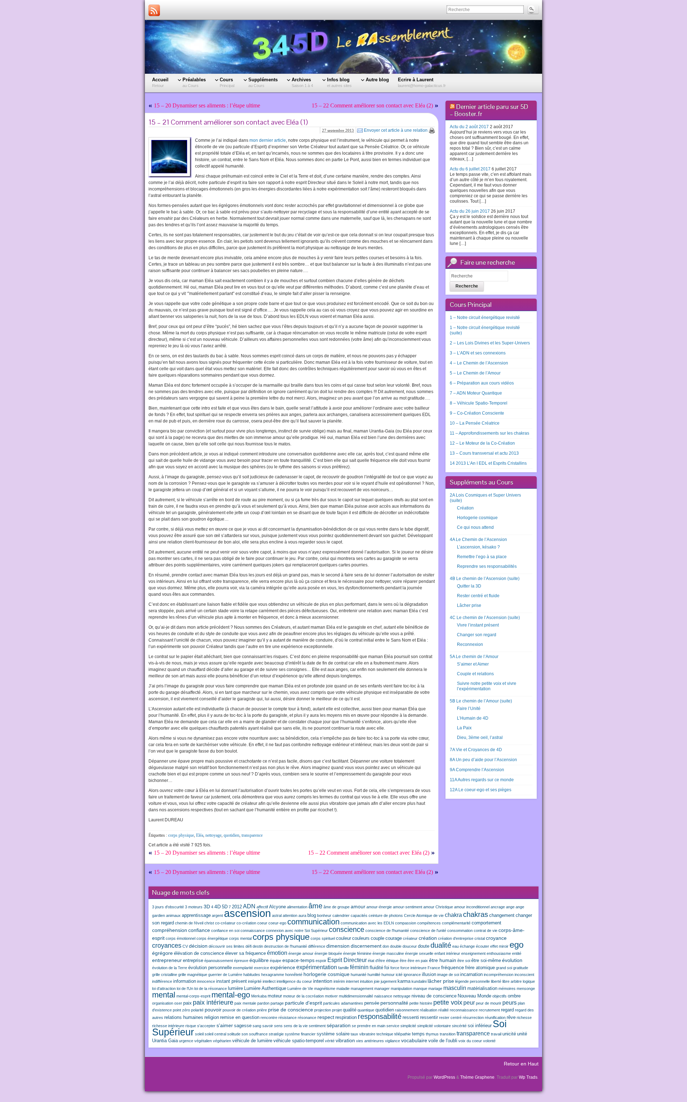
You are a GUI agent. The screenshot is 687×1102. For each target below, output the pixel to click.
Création (465, 508)
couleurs (361, 938)
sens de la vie (296, 1026)
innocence (206, 981)
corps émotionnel (180, 938)
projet (337, 1010)
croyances (166, 945)
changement (502, 915)
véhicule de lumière (252, 1040)
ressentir (429, 1017)
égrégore (162, 953)
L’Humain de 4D (472, 718)
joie (377, 981)
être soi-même (486, 960)
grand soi (504, 968)
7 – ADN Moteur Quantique (476, 393)
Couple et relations (475, 673)
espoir (321, 960)
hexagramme (272, 974)
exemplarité (243, 968)
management (362, 988)
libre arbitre (512, 981)
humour (388, 974)
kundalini (419, 981)
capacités (359, 915)
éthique (392, 960)
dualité (440, 945)
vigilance (392, 1041)
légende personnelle (472, 981)
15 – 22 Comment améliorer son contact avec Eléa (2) (372, 105)
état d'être (376, 960)
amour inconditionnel (471, 907)
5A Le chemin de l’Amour (474, 656)
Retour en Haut (521, 1064)
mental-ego (230, 994)
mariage (435, 988)
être (403, 960)
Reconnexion (470, 644)
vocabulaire (414, 1040)
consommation (460, 930)
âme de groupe (336, 907)
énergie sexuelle (419, 953)
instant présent (231, 981)
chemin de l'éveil (189, 923)
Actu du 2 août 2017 (469, 126)
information (184, 981)
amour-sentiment (407, 907)
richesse (524, 1017)
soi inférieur (480, 1025)
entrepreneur (167, 960)
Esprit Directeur (347, 960)
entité (516, 953)
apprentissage (196, 915)
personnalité (394, 1003)
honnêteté (293, 974)
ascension (247, 913)
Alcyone (277, 906)
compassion (405, 923)
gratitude (520, 968)
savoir (267, 1026)
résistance (287, 1017)
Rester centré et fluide (478, 595)
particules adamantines (343, 1003)
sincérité (459, 1026)
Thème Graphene (477, 1077)
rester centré (450, 1017)
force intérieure (413, 968)
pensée (371, 1003)
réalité (443, 1010)
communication (313, 921)
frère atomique (480, 967)
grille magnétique (192, 974)
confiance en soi (225, 930)
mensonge (526, 988)
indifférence (162, 981)
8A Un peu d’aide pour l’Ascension (483, 759)
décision (198, 946)
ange (510, 907)
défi (248, 946)
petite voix (447, 1002)
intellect (269, 981)
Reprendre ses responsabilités (487, 566)
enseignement (473, 953)
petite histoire (420, 1003)
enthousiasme (499, 953)
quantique (365, 1010)
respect (325, 1017)
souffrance (258, 1034)
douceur (410, 946)
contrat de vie (485, 930)
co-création (246, 923)
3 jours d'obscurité (168, 907)
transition (447, 1034)
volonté (489, 1041)
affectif (262, 907)
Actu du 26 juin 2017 (470, 211)
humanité (358, 974)
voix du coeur (470, 1041)
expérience (282, 967)
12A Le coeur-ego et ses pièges (480, 789)
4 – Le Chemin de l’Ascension (479, 363)
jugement (388, 981)
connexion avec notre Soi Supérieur (297, 930)
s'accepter (206, 1026)
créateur (410, 938)
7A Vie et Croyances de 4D (476, 749)
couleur (343, 938)
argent (217, 915)
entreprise (193, 960)
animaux (173, 915)
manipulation (401, 988)
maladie (343, 988)
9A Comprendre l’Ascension (477, 769)
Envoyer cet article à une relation (396, 130)
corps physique (181, 835)
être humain (442, 960)
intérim (339, 981)
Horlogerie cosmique (477, 517)
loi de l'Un (185, 988)
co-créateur (225, 923)
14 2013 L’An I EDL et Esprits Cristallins (488, 463)
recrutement (489, 1010)
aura (302, 915)
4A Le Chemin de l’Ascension (478, 539)
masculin (454, 988)
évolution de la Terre (169, 968)
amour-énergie (379, 907)
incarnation (471, 974)
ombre (514, 996)
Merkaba (259, 996)
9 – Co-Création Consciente (477, 413)
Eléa (199, 835)
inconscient (524, 974)
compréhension (169, 930)
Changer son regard (476, 634)
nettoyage (213, 835)
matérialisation (482, 988)
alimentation (297, 907)
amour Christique (438, 907)
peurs (509, 1002)
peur (469, 1002)
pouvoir (213, 1009)
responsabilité (379, 1016)
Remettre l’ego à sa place (482, 556)
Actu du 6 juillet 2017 (470, 168)
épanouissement (218, 960)
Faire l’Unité (469, 708)
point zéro (181, 1010)
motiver (331, 996)
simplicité (408, 1026)
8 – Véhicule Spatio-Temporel (478, 403)
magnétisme (324, 988)
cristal (479, 938)
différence (316, 946)
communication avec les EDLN (367, 923)
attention (290, 915)
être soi (463, 960)
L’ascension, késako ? (478, 547)
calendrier (341, 915)
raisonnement (407, 1010)
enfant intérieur (447, 953)
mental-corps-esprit (193, 996)
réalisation (428, 1010)
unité (522, 1033)
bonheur (324, 915)
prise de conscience (290, 1009)
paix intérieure (213, 1002)
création (428, 938)
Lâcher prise (469, 605)
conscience (346, 929)
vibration (345, 1040)
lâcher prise (441, 981)
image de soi (448, 974)
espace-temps (298, 960)
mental (163, 994)
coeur (262, 923)
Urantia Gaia (165, 1040)
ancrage (498, 907)
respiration (346, 1017)
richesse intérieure (168, 1026)
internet (352, 981)
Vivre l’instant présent (478, 625)
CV (185, 946)
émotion (277, 952)
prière (262, 1010)
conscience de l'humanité (387, 930)
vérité (330, 1041)
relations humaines (183, 1017)
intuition (366, 981)
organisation (162, 1003)
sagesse (243, 1025)
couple (377, 938)
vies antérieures (370, 1041)
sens (278, 1026)
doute (423, 946)
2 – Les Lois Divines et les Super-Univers (490, 342)
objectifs (499, 996)
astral (277, 915)
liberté (496, 981)
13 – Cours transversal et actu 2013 (484, 453)
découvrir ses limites (226, 946)
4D (217, 906)
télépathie (402, 1034)
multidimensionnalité (356, 996)
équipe (275, 960)
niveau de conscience (434, 996)
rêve (511, 1017)
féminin (359, 967)
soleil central (215, 1034)
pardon (263, 1003)
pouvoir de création (239, 1010)
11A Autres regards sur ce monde (482, 779)
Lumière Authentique (265, 988)
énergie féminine (357, 953)
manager (382, 988)
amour (358, 906)
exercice (261, 968)
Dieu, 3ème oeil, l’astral (480, 737)
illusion (429, 974)
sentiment (317, 1026)
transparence (252, 835)
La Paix (464, 727)
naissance (383, 996)
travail (496, 1034)
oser (178, 1003)
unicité (509, 1033)
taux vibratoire (363, 1034)
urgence (186, 1041)
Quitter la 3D (469, 586)
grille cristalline (164, 974)
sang (257, 1026)
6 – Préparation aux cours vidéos (482, 383)
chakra (453, 915)
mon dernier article (267, 140)
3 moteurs (194, 907)
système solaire (333, 1033)
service (392, 1026)
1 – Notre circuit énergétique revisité (485, 317)
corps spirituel (323, 938)
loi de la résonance (210, 988)
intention (322, 981)
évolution (512, 960)
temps (418, 1033)
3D (207, 906)
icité (399, 974)
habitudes (251, 974)
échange (467, 946)
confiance (199, 930)
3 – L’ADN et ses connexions (478, 353)
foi (386, 967)
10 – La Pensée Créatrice (475, 423)
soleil (199, 1034)
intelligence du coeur (294, 981)
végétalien (203, 1041)
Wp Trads (528, 1077)
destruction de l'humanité (285, 946)
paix (187, 1003)
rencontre (268, 1017)
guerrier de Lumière (225, 974)
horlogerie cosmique (326, 974)
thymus (432, 1034)
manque (420, 988)
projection (322, 1010)
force (394, 968)
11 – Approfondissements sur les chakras (489, 433)
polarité (197, 1010)
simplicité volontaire (434, 1026)
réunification (495, 1017)
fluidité (376, 967)
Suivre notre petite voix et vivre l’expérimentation (486, 686)
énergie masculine (388, 953)
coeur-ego (277, 923)
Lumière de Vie (300, 988)
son (245, 1034)
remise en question (239, 1017)
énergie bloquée (328, 953)
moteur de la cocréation (303, 996)
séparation (339, 1025)
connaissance (252, 930)
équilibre (259, 960)
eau (455, 946)
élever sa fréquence (245, 953)
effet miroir (499, 946)
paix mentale (245, 1003)
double (395, 946)
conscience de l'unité (428, 930)
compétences (429, 923)
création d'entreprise (455, 938)
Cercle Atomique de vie (424, 915)
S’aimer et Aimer (473, 664)
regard (507, 1009)
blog (311, 915)
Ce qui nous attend (475, 527)
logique (529, 981)
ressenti (411, 1017)
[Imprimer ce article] (432, 131)
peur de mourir (488, 1003)
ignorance (412, 974)
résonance (307, 1017)
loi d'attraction (164, 988)
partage (277, 1003)
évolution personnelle (210, 967)
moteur (275, 996)
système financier (300, 1034)
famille (343, 968)
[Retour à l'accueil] (343, 47)
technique (384, 1034)
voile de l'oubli (442, 1040)
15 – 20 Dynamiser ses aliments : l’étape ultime (207, 105)
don (386, 946)
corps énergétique (212, 938)
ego (516, 944)
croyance (496, 938)
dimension (338, 946)
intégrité (255, 981)
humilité (373, 974)
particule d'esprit (303, 1003)
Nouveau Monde (474, 996)
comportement (486, 922)
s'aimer (224, 1025)
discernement (366, 946)
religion (211, 1017)
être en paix (418, 960)
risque (190, 1026)
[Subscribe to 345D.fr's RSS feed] (154, 10)
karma (404, 981)
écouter (482, 946)
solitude (233, 1034)
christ (209, 923)
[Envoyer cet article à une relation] (360, 130)
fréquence (452, 967)
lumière (235, 988)
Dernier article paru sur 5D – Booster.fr (489, 110)
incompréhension (498, 974)
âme (315, 906)
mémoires (507, 988)
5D (225, 906)
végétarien (222, 1041)
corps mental (240, 938)
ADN (249, 906)
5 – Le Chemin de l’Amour (475, 373)
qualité (349, 1009)
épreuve (241, 960)
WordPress (444, 1077)
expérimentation (316, 967)
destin (258, 946)
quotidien (231, 835)
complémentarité (456, 923)
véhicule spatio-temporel (298, 1040)
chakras (475, 914)
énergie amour (300, 953)
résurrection (473, 1017)
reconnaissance (464, 1010)
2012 (237, 906)
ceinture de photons (386, 915)
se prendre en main (368, 1026)
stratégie (276, 1034)
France (434, 968)
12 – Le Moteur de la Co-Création (482, 443)
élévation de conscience (199, 953)
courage (393, 938)
